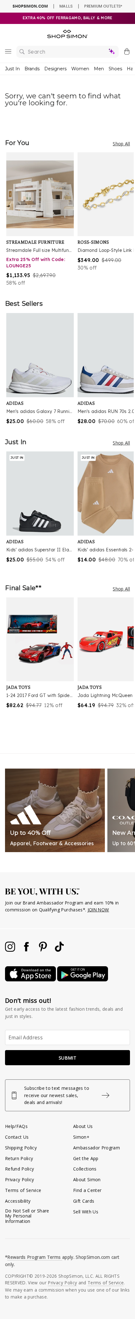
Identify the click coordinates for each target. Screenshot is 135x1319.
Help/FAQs (16, 1126)
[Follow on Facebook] (27, 950)
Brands (32, 69)
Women (80, 69)
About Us (83, 1126)
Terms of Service (23, 1190)
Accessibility (17, 1201)
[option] (42, 219)
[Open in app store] (31, 980)
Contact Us (17, 1137)
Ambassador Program (96, 1148)
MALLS (66, 6)
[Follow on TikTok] (59, 950)
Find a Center (87, 1190)
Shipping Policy (21, 1148)
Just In (12, 69)
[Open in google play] (82, 980)
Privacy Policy (19, 1179)
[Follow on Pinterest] (43, 950)
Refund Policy (19, 1169)
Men (99, 69)
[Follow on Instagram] (10, 950)
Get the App (86, 1158)
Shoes (115, 69)
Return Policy (19, 1158)
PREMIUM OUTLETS (103, 6)
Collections (85, 1169)
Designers (55, 69)
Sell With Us (85, 1212)
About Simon (87, 1179)
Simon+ (81, 1137)
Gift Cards (83, 1201)
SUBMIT (67, 1058)
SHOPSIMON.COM (30, 6)
